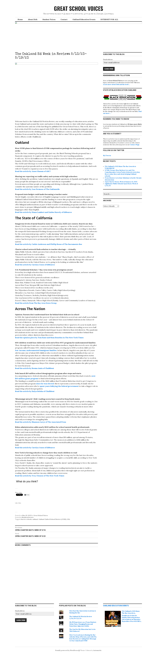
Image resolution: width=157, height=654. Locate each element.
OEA (68, 519)
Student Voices (49, 19)
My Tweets (107, 155)
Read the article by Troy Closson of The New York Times (39, 476)
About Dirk (32, 19)
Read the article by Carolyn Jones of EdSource (35, 265)
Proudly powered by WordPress (66, 650)
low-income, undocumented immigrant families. (36, 350)
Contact (64, 19)
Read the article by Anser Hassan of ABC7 (33, 171)
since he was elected (45, 384)
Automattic (97, 650)
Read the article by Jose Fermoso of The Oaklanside (37, 189)
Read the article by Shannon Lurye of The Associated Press (40, 422)
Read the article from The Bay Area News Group (35, 303)
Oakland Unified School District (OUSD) (52, 519)
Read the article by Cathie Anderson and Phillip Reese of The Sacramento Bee (48, 244)
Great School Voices (78, 8)
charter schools (26, 519)
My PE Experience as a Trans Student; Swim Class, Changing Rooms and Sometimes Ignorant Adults (82, 624)
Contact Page (134, 145)
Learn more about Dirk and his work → (116, 84)
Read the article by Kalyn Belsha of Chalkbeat (35, 391)
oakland (35, 519)
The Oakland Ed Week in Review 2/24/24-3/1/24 (80, 617)
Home (20, 19)
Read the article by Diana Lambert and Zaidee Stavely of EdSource (43, 212)
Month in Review (28, 517)
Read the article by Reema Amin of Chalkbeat (34, 368)
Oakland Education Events (84, 19)
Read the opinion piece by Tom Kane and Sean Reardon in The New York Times (49, 337)
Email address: (108, 59)
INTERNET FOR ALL (109, 19)
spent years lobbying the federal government (59, 386)
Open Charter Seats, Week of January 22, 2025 (121, 182)
